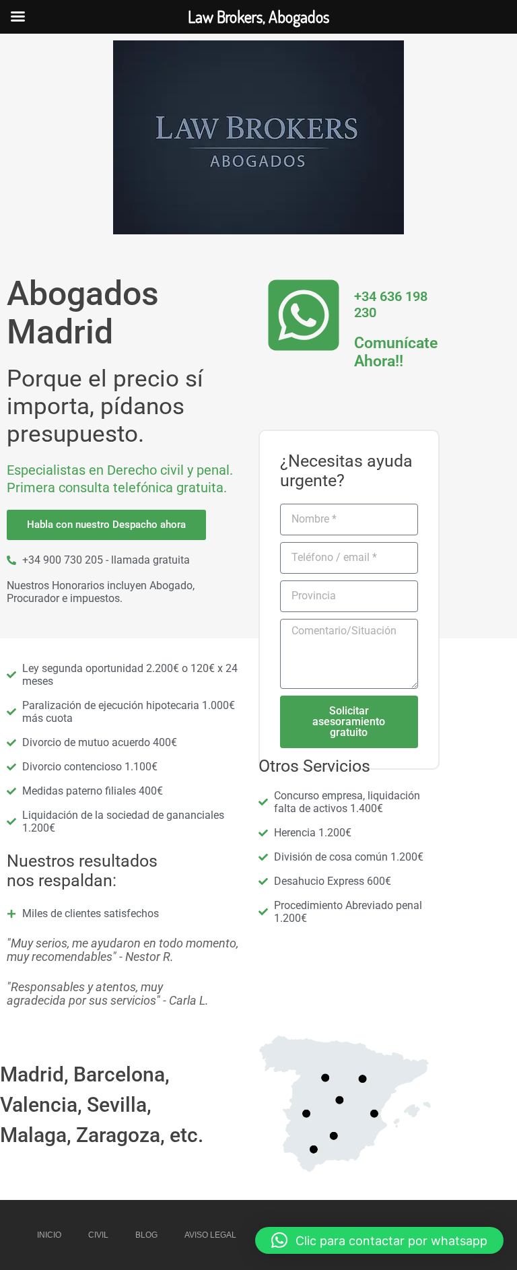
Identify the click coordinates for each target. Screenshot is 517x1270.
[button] (379, 1240)
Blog (146, 1235)
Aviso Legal (210, 1235)
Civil (98, 1235)
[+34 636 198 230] (303, 315)
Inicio (49, 1235)
